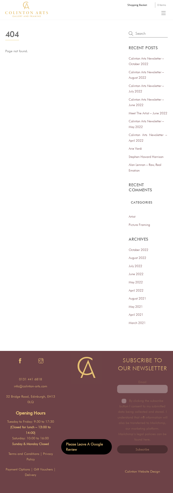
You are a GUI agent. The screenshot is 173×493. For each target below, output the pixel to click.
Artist (132, 217)
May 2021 (136, 307)
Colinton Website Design (142, 471)
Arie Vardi (135, 149)
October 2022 (138, 250)
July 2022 (135, 266)
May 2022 (136, 282)
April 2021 (136, 315)
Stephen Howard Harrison (146, 157)
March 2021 (137, 323)
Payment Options (18, 469)
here (146, 439)
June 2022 (136, 274)
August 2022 (137, 258)
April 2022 (136, 290)
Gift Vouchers (43, 469)
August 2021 (137, 298)
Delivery (30, 475)
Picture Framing (139, 225)
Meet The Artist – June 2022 (148, 113)
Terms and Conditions (23, 454)
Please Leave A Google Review (84, 446)
